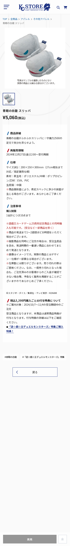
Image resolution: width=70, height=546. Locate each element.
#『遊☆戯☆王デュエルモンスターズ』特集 (43, 356)
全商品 (13, 19)
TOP (5, 19)
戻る (35, 372)
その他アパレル (41, 19)
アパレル (25, 19)
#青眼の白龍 (11, 356)
